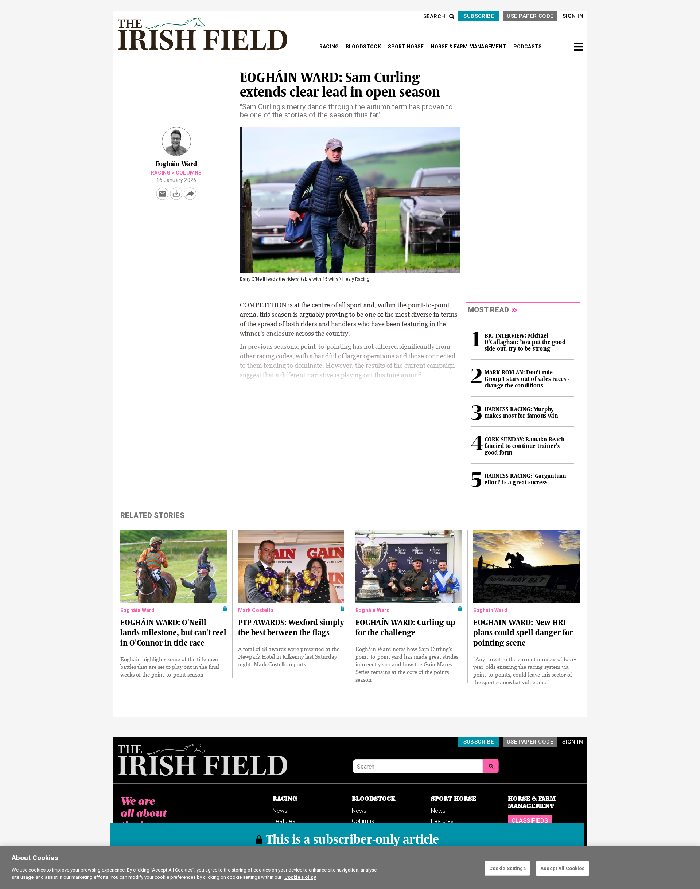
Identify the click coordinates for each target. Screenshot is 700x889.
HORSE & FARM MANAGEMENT (469, 47)
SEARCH (434, 16)
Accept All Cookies (562, 868)
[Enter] (491, 766)
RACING (329, 47)
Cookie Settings (507, 868)
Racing (160, 173)
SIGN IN (573, 16)
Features (284, 821)
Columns (189, 173)
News (280, 810)
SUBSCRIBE (478, 16)
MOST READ (488, 309)
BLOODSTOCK (364, 47)
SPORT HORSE (406, 47)
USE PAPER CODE (530, 16)
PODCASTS (527, 47)
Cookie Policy (300, 877)
